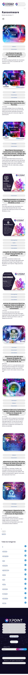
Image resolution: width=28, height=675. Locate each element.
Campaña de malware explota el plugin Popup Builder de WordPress (14, 253)
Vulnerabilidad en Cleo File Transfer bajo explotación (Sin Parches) (14, 103)
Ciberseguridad (14, 240)
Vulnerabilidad (14, 97)
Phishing (4, 584)
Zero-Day (4, 603)
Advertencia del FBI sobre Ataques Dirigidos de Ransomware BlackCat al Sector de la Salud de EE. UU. (14, 359)
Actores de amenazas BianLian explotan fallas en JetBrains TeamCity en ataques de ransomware (14, 306)
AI (2, 546)
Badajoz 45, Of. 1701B (14, 624)
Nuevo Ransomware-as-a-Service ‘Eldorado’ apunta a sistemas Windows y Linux (14, 201)
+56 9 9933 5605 (14, 629)
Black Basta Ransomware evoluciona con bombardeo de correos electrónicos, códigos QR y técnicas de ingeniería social (14, 152)
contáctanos (14, 636)
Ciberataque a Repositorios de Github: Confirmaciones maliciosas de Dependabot (14, 512)
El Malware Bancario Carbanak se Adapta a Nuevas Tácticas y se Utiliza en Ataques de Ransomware (14, 412)
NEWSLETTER (7, 647)
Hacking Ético (5, 565)
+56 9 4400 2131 (14, 627)
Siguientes (4, 534)
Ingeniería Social (5, 570)
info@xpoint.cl (14, 632)
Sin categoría (5, 594)
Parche (3, 579)
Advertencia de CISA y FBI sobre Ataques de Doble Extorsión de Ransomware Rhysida (14, 463)
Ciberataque (14, 143)
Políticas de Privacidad (14, 658)
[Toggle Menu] (25, 8)
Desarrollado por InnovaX (14, 663)
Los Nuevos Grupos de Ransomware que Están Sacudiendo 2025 (14, 54)
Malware (14, 46)
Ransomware (14, 49)
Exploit (14, 92)
